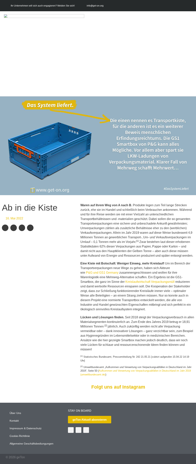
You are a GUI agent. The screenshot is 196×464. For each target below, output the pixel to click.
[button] (187, 54)
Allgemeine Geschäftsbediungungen (31, 443)
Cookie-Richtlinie (20, 435)
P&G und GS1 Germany (102, 272)
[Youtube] (181, 5)
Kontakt (14, 420)
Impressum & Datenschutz (26, 428)
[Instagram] (188, 5)
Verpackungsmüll (163, 281)
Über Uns (15, 413)
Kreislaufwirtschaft (137, 281)
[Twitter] (173, 5)
